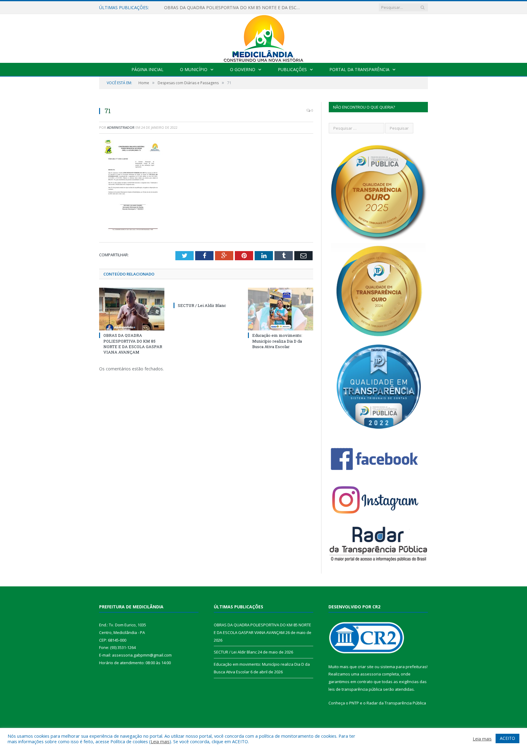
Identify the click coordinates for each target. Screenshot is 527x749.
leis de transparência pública (355, 689)
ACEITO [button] (507, 738)
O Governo (242, 69)
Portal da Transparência (359, 69)
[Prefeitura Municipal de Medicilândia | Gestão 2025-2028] (263, 37)
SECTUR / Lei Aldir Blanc (202, 305)
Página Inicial (147, 69)
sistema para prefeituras (403, 666)
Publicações (292, 69)
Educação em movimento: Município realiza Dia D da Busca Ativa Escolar (277, 341)
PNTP (354, 703)
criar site (366, 666)
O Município (193, 69)
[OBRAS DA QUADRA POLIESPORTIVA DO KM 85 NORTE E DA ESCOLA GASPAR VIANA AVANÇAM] (131, 309)
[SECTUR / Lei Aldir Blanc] (206, 294)
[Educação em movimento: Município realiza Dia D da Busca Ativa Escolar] (280, 309)
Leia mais (160, 741)
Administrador (120, 127)
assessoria (370, 674)
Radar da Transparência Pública (396, 703)
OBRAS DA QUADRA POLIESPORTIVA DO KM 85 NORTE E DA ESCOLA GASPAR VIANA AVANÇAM (234, 7)
